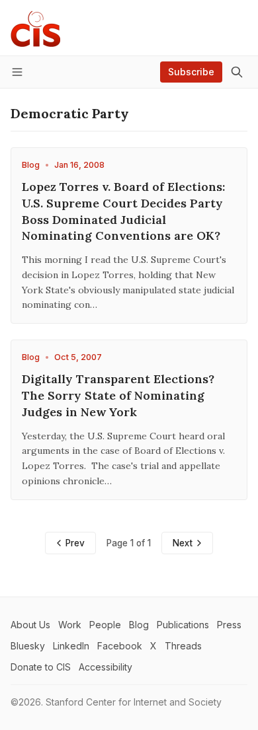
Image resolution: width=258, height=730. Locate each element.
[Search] (236, 72)
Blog (31, 165)
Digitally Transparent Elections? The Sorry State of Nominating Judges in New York (118, 395)
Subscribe (191, 71)
